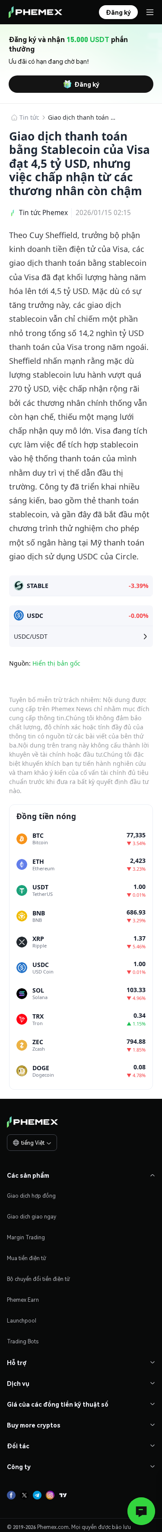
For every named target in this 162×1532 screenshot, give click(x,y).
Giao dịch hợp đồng (31, 1195)
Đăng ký (86, 84)
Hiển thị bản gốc (56, 663)
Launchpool (21, 1320)
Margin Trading (26, 1237)
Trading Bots (22, 1341)
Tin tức (29, 117)
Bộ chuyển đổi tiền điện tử (38, 1279)
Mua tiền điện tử (26, 1258)
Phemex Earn (23, 1300)
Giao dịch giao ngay (31, 1216)
